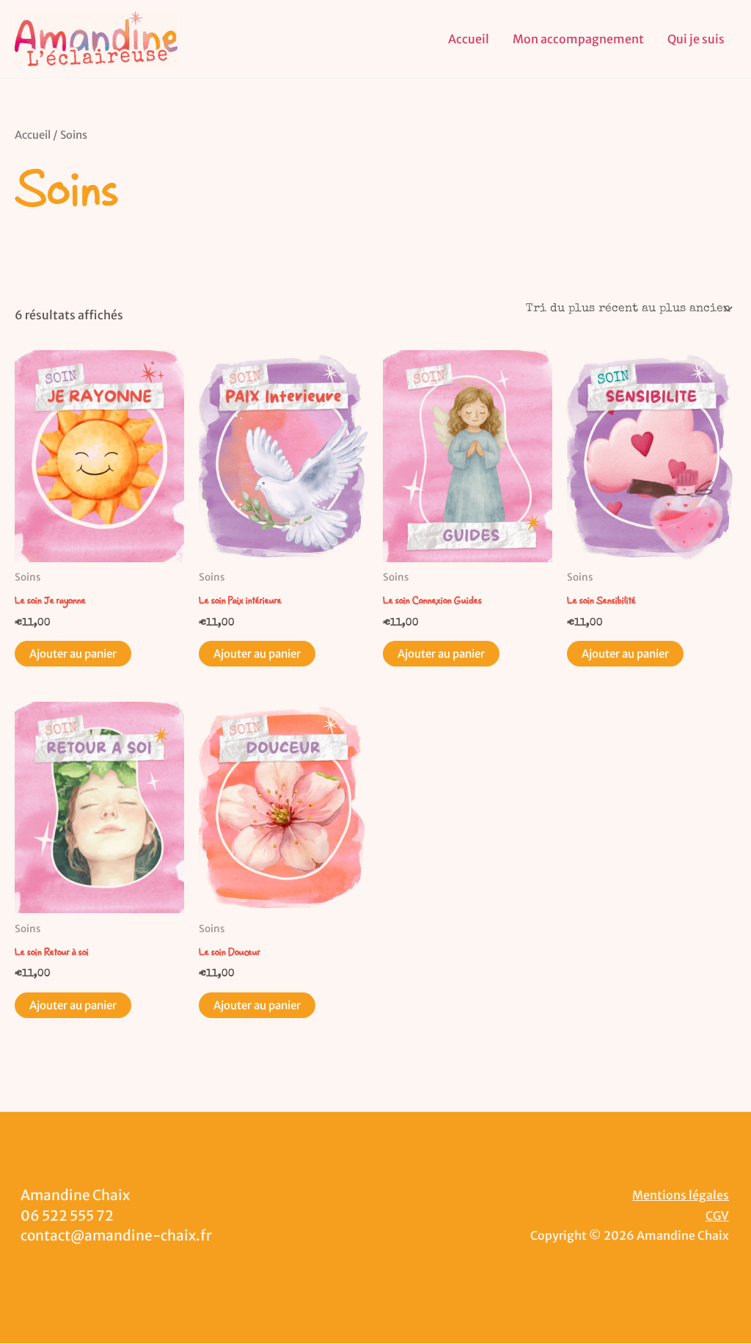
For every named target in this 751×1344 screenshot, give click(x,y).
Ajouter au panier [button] (73, 654)
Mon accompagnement (578, 39)
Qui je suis (696, 39)
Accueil (468, 39)
